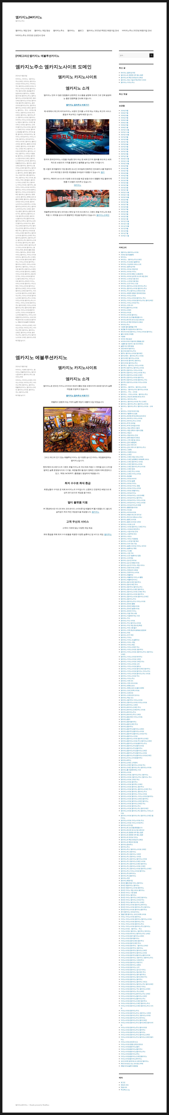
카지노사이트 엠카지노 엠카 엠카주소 (133, 974)
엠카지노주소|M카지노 (128, 873)
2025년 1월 (124, 156)
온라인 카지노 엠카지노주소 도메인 (132, 902)
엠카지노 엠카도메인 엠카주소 (131, 582)
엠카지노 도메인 (126, 454)
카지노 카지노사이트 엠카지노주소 (132, 924)
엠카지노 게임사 (126, 433)
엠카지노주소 (58, 30)
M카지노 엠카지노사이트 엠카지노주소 (134, 288)
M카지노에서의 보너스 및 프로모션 (132, 320)
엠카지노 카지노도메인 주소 (130, 647)
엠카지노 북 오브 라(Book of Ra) (131, 517)
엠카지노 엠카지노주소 (128, 599)
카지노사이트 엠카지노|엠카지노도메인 (134, 996)
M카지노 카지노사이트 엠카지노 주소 (133, 298)
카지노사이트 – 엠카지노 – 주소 (131, 929)
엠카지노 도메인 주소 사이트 (130, 471)
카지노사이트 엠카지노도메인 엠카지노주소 (26, 293)
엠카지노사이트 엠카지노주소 (131, 806)
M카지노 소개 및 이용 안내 (130, 279)
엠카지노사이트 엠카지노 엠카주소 (132, 787)
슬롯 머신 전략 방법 (127, 346)
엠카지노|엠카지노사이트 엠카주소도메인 (134, 738)
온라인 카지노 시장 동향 (129, 893)
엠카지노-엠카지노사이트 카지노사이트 (134, 702)
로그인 (123, 1082)
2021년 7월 (124, 233)
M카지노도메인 (27, 325)
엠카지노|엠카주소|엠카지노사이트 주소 (134, 734)
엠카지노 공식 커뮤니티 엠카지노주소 (133, 447)
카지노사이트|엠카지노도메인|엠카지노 (134, 1056)
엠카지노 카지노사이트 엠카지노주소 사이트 (135, 673)
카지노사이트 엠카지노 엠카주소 (131, 979)
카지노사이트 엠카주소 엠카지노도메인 (134, 950)
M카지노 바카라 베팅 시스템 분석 (132, 274)
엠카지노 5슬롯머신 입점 (129, 413)
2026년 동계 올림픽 (127, 255)
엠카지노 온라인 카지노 (128, 611)
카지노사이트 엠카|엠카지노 (130, 938)
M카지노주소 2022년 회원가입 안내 (137, 30)
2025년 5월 (124, 147)
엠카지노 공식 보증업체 (128, 442)
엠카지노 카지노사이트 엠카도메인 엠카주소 (135, 669)
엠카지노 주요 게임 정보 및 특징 (131, 625)
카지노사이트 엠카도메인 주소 (131, 943)
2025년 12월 (125, 130)
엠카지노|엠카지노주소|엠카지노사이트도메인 (136, 755)
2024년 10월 (125, 163)
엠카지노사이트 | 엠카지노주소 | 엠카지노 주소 (136, 777)
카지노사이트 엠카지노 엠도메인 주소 (133, 972)
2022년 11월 (125, 195)
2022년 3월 (124, 214)
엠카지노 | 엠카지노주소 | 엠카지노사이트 (134, 404)
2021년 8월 (124, 231)
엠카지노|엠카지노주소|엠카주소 (131, 748)
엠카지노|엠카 (125, 719)
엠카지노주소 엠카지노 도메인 (131, 854)
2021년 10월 (125, 226)
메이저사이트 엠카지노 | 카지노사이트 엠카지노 (136, 332)
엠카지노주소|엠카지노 (128, 876)
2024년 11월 (125, 161)
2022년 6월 (124, 207)
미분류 (32, 93)
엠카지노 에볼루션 (127, 575)
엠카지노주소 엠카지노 (128, 852)
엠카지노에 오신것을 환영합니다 (131, 828)
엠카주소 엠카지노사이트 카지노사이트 (134, 382)
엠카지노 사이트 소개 (128, 524)
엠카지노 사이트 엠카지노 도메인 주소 (133, 527)
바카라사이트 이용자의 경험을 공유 (132, 341)
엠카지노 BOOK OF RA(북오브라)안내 (133, 416)
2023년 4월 (124, 183)
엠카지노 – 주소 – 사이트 (129, 392)
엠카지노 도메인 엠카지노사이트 (131, 464)
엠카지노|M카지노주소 (23, 206)
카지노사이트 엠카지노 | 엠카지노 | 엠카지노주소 (137, 958)
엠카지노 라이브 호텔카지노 (130, 491)
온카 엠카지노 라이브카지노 (130, 912)
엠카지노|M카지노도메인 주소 (131, 707)
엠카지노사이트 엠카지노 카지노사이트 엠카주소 (137, 796)
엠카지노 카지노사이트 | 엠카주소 (132, 649)
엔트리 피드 (125, 1085)
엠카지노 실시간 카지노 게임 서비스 (133, 565)
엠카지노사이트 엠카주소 (129, 782)
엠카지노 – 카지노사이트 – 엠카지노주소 (134, 394)
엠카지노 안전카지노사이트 (130, 572)
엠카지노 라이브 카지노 (128, 483)
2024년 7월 (124, 171)
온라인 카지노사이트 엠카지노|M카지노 (134, 905)
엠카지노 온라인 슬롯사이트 (130, 608)
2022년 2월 (124, 216)
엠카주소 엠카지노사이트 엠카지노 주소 (134, 380)
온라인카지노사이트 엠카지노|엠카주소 (134, 909)
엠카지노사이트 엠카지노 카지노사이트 (134, 794)
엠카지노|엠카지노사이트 (129, 736)
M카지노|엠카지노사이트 (129, 308)
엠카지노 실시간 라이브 (128, 560)
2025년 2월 (124, 154)
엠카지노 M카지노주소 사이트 (131, 421)
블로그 (81, 30)
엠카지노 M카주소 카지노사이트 (131, 418)
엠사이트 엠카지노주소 (23, 96)
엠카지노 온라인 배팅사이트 (130, 606)
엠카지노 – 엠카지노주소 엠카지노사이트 (134, 389)
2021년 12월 (125, 221)
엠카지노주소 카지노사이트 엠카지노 (133, 871)
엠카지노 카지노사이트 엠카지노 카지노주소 (135, 671)
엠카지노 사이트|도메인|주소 (130, 529)
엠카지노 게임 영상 (42, 30)
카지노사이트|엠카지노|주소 (130, 1054)
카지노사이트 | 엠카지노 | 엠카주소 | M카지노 (136, 931)
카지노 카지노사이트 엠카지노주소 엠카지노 (135, 926)
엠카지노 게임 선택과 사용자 (130, 428)
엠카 (103, 172)
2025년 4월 (124, 149)
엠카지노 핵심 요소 (127, 698)
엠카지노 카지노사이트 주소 (130, 676)
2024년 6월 (124, 173)
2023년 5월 (124, 180)
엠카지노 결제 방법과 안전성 (130, 438)
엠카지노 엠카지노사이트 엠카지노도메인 (134, 596)
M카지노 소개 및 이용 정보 (130, 281)
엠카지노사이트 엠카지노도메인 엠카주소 (134, 799)
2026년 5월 (124, 118)
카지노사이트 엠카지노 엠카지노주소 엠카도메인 (137, 984)
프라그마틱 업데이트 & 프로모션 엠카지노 (26, 319)
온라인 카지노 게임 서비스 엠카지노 (133, 890)
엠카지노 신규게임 (24, 156)
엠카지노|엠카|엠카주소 (128, 722)
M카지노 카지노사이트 (128, 296)
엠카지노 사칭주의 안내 (128, 534)
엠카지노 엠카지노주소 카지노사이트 (133, 601)
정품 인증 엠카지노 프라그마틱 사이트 (133, 914)
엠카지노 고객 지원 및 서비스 (130, 440)
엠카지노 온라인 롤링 (25, 173)
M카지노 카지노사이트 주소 (130, 303)
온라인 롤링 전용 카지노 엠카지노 (132, 883)
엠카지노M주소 (21, 221)
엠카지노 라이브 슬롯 (128, 481)
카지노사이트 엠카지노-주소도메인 (132, 991)
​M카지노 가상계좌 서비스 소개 (131, 264)
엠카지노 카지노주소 (128, 82)
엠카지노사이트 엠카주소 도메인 (131, 784)
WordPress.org (125, 1090)
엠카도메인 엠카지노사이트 (130, 358)
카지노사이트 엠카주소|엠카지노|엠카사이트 (135, 955)
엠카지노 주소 (125, 618)
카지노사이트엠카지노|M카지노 (131, 1059)
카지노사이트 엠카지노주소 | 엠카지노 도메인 (136, 1013)
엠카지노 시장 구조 (127, 553)
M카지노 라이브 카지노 (128, 271)
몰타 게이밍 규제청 (127, 334)
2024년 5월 (124, 175)
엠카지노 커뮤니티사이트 (129, 683)
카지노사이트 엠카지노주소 (130, 1011)
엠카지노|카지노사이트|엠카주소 (131, 758)
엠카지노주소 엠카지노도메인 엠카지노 (134, 864)
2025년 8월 (124, 139)
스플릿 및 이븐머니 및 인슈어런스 (132, 344)
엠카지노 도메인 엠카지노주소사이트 (133, 466)
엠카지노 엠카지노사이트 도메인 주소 (26, 170)
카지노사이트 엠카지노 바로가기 (131, 962)
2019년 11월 (125, 236)
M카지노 (77, 185)
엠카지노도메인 (102, 215)
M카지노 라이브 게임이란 (129, 269)
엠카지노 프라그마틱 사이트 (130, 690)
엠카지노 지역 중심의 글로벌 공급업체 (133, 630)
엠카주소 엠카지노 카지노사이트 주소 (133, 373)
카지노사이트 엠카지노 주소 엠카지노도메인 (135, 989)
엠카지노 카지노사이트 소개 (130, 664)
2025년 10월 (125, 135)
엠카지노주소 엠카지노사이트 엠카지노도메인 (136, 868)
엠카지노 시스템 (126, 551)
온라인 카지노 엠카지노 (128, 895)
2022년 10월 (125, 197)
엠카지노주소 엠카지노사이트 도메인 (54, 66)
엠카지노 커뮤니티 (127, 681)
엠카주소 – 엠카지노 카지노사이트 (132, 365)
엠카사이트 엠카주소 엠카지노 (131, 361)
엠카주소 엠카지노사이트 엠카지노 (132, 377)
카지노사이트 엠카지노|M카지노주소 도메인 (135, 994)
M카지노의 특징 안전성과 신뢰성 (132, 322)
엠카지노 (71, 30)
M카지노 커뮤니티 (127, 305)
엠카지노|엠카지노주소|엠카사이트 (132, 746)
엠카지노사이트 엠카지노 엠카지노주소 (134, 791)
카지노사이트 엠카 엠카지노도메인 (132, 936)
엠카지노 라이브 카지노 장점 (130, 486)
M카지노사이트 (126, 312)
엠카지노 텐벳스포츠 (128, 686)
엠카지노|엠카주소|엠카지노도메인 (132, 729)
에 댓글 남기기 (20, 340)
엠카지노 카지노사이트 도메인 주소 (132, 661)
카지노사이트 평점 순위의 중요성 (132, 1044)
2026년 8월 (124, 110)
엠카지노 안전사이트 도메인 (130, 568)
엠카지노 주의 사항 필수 (129, 628)
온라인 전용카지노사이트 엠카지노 (132, 888)
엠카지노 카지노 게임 (128, 642)
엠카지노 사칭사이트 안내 (129, 531)
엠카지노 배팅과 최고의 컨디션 (131, 515)
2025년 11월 (125, 132)
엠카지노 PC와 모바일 (128, 423)
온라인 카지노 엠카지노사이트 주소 (132, 900)
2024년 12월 (125, 159)
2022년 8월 (124, 202)
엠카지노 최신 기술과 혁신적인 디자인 (133, 80)
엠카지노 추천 (125, 633)
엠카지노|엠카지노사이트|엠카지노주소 (134, 743)
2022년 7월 (124, 204)
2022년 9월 (124, 200)
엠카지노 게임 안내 (23, 30)
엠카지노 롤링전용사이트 (129, 507)
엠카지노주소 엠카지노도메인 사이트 (133, 861)
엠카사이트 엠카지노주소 (129, 363)
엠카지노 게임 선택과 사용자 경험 (132, 430)
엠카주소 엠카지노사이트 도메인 (131, 375)
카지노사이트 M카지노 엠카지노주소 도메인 (135, 933)
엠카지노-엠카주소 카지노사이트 (132, 700)
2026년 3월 (124, 123)
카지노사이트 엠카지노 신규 (130, 967)
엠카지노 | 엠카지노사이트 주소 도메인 (26, 112)
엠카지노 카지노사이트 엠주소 (26, 190)
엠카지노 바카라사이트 (128, 512)
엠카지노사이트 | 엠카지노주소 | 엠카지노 (134, 775)
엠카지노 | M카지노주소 (129, 399)
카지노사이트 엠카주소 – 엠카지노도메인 (134, 946)
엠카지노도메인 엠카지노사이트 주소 (133, 765)
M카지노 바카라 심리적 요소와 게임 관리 (134, 276)
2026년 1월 (124, 127)
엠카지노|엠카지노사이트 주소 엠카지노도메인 (136, 741)
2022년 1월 (124, 219)
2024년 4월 (124, 178)
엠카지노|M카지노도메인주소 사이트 (133, 710)
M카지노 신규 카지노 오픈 (129, 283)
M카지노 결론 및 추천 (128, 73)
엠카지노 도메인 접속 (128, 469)
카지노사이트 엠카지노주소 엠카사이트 (134, 1027)
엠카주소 (108, 534)
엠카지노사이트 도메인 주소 (130, 779)
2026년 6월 (124, 115)
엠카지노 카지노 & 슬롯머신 (130, 640)
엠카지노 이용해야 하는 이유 (130, 616)
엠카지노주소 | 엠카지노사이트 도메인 (133, 849)
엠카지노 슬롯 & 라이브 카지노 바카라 (133, 546)
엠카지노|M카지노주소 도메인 (131, 714)
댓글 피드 (124, 1087)
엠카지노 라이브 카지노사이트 (131, 488)
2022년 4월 (124, 212)
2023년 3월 (124, 185)
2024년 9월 (124, 166)
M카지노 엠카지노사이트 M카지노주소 (134, 286)
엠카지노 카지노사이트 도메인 (131, 659)
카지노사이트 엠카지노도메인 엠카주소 (134, 1001)
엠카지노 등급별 (126, 476)
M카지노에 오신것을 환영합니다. (132, 317)
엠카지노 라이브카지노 (25, 134)
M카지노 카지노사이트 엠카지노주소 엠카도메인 (26, 88)
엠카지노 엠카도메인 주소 (129, 584)
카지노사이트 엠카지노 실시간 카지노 (133, 970)
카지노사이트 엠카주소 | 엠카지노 (132, 948)
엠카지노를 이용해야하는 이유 (131, 770)
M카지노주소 (28, 328)
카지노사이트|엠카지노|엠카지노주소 (133, 1051)
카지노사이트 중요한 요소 (129, 1042)
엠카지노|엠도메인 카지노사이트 (131, 717)
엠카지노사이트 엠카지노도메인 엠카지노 (134, 801)
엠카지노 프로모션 (127, 693)
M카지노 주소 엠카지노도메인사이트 (133, 291)
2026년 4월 (124, 120)
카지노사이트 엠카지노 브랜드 (26, 271)
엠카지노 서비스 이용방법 (129, 539)
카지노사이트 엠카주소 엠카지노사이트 (134, 953)
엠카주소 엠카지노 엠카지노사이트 (132, 368)
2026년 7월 (124, 113)
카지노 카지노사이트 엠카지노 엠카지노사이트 (136, 919)
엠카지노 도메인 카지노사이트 (131, 474)
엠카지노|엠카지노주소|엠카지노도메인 (134, 751)
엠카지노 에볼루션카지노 (41, 357)
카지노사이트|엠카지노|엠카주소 (131, 1049)
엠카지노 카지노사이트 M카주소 (131, 657)
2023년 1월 (124, 190)
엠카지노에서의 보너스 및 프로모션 (132, 830)
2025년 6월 (124, 144)
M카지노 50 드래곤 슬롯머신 (130, 262)
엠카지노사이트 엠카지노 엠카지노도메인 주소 (136, 789)
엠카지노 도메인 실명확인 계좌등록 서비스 (135, 459)
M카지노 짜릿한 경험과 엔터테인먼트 (133, 293)
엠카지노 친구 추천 (127, 635)
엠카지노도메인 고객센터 (129, 763)
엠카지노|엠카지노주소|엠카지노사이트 (134, 753)
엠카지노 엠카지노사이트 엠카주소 (132, 594)
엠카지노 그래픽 (126, 450)
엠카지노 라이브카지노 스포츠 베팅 (132, 495)
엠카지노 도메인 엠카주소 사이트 (132, 462)
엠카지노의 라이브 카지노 (129, 837)
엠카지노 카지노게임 (128, 645)
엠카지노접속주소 (21, 238)
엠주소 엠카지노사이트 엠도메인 (131, 353)
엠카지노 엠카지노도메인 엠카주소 (132, 589)
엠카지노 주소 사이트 (26, 177)
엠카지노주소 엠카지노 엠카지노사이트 (134, 859)
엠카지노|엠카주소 (127, 726)
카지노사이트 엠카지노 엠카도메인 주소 (134, 977)
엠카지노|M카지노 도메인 (129, 705)
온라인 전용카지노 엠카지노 (130, 885)
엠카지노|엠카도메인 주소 (129, 724)
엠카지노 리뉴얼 (126, 510)
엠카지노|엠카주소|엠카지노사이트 (132, 731)
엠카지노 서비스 (126, 536)
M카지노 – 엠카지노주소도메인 (131, 259)
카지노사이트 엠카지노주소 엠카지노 (133, 1032)
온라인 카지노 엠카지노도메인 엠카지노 (134, 897)
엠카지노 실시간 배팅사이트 (130, 563)
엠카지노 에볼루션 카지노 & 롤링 (132, 577)
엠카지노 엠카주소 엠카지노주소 (131, 587)
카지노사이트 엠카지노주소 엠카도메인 (134, 1020)
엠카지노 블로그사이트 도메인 (131, 522)
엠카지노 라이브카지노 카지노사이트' (133, 503)
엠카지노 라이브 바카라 (128, 478)
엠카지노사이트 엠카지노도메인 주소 (133, 803)
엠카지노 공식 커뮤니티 (128, 445)
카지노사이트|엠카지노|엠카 (130, 1047)
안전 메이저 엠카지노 (128, 348)
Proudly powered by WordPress (39, 1105)
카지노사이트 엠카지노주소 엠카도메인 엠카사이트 (26, 307)
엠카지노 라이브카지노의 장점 (131, 505)
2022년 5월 (124, 209)
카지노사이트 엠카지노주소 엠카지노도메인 (135, 1035)
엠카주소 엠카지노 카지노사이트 (131, 370)
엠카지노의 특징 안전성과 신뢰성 (132, 77)
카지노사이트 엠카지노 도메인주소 (132, 960)
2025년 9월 (124, 137)
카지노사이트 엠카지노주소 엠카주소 (133, 1030)
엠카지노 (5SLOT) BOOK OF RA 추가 (133, 397)
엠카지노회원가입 (127, 881)
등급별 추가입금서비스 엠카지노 (131, 329)
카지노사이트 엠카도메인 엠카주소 (132, 941)
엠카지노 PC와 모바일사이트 (130, 426)
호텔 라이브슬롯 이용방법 (26, 322)
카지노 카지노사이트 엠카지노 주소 (132, 921)
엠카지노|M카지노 (29, 17)
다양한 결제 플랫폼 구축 (129, 327)
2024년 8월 (124, 168)
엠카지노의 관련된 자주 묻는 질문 (132, 75)
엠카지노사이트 (26, 332)
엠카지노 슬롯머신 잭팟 (128, 548)
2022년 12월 (125, 192)
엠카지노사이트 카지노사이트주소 (132, 823)
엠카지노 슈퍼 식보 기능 (129, 543)
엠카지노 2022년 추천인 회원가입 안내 (103, 30)
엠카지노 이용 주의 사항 (129, 613)
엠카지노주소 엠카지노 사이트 (131, 856)
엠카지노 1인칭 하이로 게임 (130, 411)
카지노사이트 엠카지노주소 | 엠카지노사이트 (136, 1015)
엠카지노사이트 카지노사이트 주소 (132, 820)
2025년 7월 (124, 142)
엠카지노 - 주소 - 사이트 (26, 110)
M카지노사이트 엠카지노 (129, 315)
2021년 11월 (125, 224)
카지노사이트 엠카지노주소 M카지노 (133, 1018)
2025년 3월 (124, 151)
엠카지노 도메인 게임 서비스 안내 (132, 457)
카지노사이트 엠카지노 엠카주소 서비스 (134, 982)
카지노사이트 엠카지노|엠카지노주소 (133, 998)
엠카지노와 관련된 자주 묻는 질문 (132, 832)
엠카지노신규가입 (127, 825)
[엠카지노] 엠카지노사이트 (130, 252)
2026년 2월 (124, 125)
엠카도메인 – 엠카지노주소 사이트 (132, 356)
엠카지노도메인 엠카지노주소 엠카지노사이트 (26, 225)
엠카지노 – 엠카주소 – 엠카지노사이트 (133, 387)
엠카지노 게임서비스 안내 (129, 435)
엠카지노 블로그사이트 (128, 519)
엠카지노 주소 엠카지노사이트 (131, 623)
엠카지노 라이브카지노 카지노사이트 (26, 136)
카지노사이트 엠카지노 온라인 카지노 (133, 986)
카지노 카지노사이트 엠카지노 (131, 917)
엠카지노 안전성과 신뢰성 (129, 570)
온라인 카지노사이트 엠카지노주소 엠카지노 (135, 907)
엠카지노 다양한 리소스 (128, 452)
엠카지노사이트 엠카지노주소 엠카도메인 (134, 808)
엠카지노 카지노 (126, 637)
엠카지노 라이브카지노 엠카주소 (131, 498)
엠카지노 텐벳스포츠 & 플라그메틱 (132, 688)
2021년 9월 (124, 228)
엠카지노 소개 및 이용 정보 (130, 541)
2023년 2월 (124, 188)
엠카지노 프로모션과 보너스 (130, 695)
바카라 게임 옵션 (126, 339)
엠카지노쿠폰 (31, 337)
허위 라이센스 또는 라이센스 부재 (132, 1063)
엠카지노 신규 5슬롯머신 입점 (131, 556)
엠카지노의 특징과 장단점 (129, 842)
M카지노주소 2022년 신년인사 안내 (30, 35)
